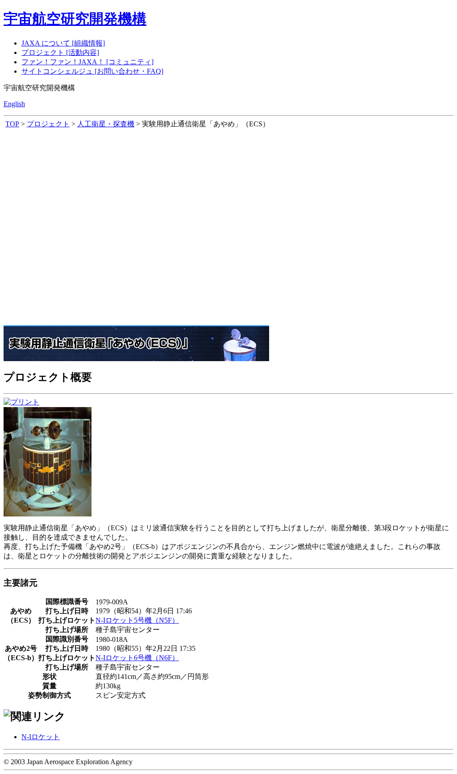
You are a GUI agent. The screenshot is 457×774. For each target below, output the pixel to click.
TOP (12, 124)
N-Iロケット (40, 737)
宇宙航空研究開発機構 (75, 19)
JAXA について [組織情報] (63, 43)
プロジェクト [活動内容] (60, 52)
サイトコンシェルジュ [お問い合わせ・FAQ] (92, 71)
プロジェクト (48, 124)
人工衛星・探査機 (105, 124)
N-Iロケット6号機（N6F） (137, 658)
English (14, 104)
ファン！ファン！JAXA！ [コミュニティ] (87, 62)
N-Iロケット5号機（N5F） (137, 620)
